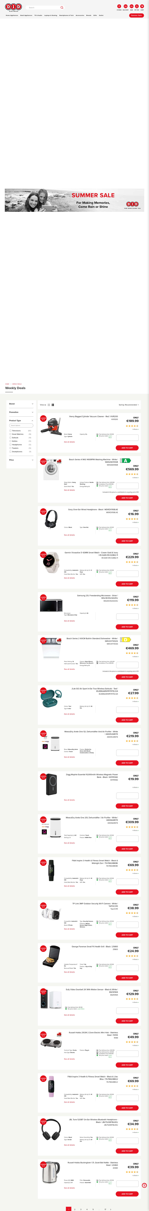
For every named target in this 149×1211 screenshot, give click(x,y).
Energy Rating (84, 486)
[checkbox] (21, 431)
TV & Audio (38, 15)
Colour (66, 527)
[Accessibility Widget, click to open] (144, 1185)
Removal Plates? (69, 968)
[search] (62, 7)
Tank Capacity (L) (69, 835)
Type (65, 436)
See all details (69, 442)
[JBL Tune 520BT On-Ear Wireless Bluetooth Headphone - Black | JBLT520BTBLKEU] (51, 1129)
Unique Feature (84, 482)
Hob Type (67, 1052)
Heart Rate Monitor (69, 574)
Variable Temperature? (70, 964)
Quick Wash (67, 486)
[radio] (49, 405)
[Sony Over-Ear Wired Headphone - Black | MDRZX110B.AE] (51, 519)
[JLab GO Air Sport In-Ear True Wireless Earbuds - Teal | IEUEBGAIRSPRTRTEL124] (51, 698)
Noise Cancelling (85, 1137)
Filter (81, 1180)
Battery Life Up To (85, 570)
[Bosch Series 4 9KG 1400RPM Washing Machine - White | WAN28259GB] (51, 469)
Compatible (67, 921)
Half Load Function (69, 664)
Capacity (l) (83, 613)
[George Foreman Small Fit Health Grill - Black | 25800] (51, 956)
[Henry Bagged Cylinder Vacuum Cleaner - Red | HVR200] (51, 426)
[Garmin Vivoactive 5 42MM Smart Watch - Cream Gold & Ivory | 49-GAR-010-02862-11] (51, 562)
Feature (82, 661)
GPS (81, 574)
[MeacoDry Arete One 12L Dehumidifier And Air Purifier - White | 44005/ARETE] (51, 741)
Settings (66, 838)
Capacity (82, 434)
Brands (88, 15)
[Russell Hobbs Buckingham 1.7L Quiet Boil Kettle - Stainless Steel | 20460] (51, 1172)
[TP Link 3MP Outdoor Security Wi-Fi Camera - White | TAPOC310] (51, 913)
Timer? (82, 964)
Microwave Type (67, 614)
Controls (82, 835)
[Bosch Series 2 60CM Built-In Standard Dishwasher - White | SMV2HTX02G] (51, 648)
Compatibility (68, 570)
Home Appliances (12, 15)
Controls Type (68, 1050)
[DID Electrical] (13, 7)
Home (7, 384)
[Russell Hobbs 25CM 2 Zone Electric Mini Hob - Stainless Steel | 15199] (51, 1042)
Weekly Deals (16, 384)
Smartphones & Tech (66, 15)
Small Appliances (26, 15)
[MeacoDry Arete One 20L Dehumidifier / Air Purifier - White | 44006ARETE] (51, 827)
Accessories (80, 15)
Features (82, 924)
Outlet (101, 15)
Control (66, 752)
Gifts (95, 15)
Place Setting (68, 661)
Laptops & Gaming (50, 15)
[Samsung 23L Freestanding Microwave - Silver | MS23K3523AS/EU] (51, 605)
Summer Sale (136, 15)
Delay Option (68, 482)
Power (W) (67, 1180)
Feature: (82, 966)
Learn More (110, 437)
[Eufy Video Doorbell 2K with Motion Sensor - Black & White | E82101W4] (51, 999)
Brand (66, 434)
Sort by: (128, 405)
